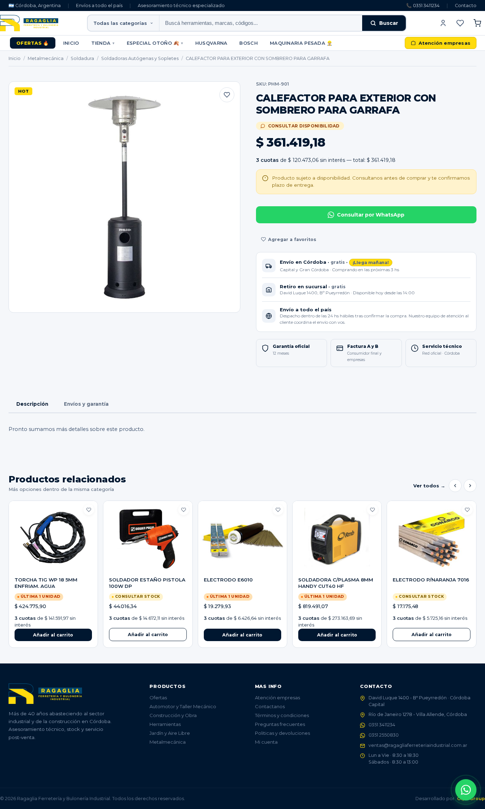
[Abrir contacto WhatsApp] (465, 789)
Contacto (465, 5)
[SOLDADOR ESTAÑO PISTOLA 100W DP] (147, 539)
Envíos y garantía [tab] (86, 404)
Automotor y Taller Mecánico (182, 706)
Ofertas (158, 697)
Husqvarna (211, 43)
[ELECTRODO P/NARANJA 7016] (431, 539)
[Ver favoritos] (460, 23)
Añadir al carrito (148, 634)
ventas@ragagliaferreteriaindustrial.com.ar (418, 745)
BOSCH (248, 43)
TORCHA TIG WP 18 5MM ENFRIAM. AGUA (46, 583)
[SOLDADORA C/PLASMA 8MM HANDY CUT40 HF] (337, 539)
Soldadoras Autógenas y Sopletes (140, 58)
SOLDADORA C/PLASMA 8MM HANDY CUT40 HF (335, 583)
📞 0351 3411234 (423, 5)
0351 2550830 (384, 735)
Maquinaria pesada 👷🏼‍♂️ (301, 43)
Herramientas (165, 724)
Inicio (71, 43)
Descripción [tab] (32, 404)
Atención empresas (277, 697)
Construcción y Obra (173, 715)
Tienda (103, 43)
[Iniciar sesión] (443, 23)
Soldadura (82, 58)
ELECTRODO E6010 (228, 580)
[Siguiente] (470, 485)
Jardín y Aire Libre (169, 733)
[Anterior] (455, 485)
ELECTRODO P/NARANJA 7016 (431, 580)
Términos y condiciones (282, 715)
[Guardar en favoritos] (226, 94)
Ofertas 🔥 (32, 43)
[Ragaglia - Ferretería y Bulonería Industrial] (29, 23)
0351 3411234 (382, 724)
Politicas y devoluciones (282, 733)
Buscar (388, 23)
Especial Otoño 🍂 (155, 43)
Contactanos (270, 706)
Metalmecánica (46, 58)
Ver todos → (429, 485)
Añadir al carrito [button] (53, 635)
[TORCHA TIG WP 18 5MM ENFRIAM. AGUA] (53, 539)
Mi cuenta (266, 742)
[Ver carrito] (477, 23)
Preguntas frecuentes (280, 724)
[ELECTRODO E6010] (242, 539)
